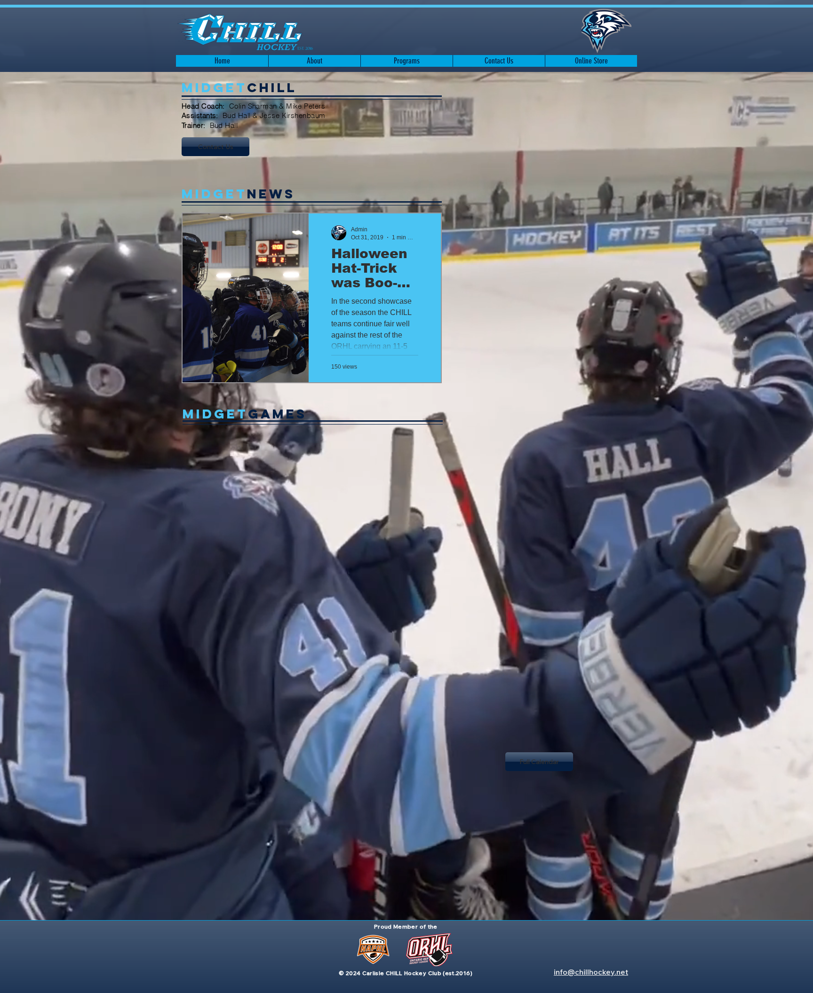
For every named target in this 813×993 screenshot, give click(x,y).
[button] (314, 61)
